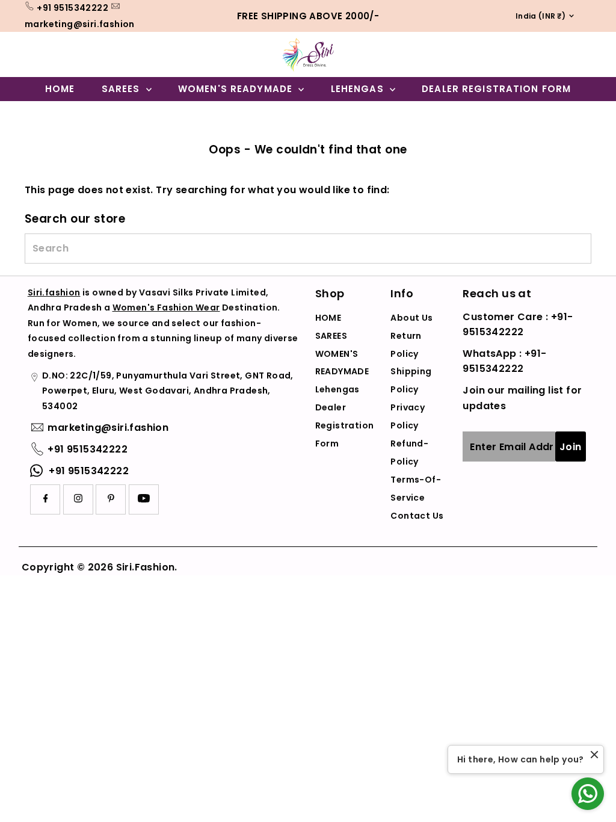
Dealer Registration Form (496, 88)
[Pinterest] (111, 499)
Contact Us (416, 516)
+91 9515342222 (72, 8)
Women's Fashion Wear (166, 307)
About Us (411, 318)
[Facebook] (45, 499)
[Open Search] (535, 114)
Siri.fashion (54, 292)
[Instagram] (78, 499)
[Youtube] (144, 499)
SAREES (122, 88)
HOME (60, 88)
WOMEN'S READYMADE (236, 88)
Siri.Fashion (145, 567)
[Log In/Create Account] (562, 113)
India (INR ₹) (537, 16)
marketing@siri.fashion (80, 24)
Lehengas (359, 88)
